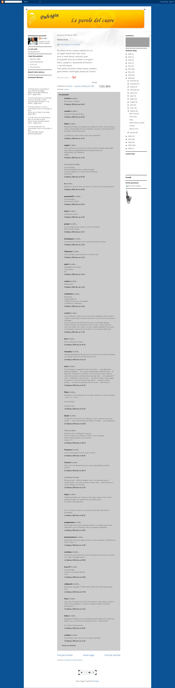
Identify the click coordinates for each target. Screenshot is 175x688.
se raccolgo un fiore (39, 100)
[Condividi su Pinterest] (109, 86)
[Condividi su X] (105, 86)
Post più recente (65, 655)
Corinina (67, 98)
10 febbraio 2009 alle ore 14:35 (74, 487)
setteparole (68, 584)
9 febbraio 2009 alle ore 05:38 (74, 177)
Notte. (131, 120)
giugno (132, 99)
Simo (66, 599)
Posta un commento (69, 645)
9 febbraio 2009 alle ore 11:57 (74, 232)
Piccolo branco (35, 67)
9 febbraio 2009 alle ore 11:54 (74, 217)
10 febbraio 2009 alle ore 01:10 (74, 360)
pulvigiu (44, 38)
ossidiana (67, 552)
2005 (130, 145)
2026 (130, 54)
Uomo (36, 118)
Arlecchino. (133, 117)
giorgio (67, 224)
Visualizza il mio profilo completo (44, 42)
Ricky (66, 392)
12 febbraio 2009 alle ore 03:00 (74, 577)
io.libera (67, 635)
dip (36, 89)
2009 (130, 78)
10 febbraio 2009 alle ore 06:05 (74, 456)
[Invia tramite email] (100, 86)
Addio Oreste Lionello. (137, 123)
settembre (133, 90)
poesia (66, 89)
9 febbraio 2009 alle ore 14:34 (74, 287)
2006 (130, 142)
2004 (130, 148)
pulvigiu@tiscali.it (34, 52)
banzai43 (37, 98)
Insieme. (132, 126)
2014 (130, 63)
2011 (130, 72)
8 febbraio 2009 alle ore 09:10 (74, 117)
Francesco (68, 450)
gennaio (133, 132)
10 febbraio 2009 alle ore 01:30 (74, 385)
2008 (130, 136)
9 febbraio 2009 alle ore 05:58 (74, 189)
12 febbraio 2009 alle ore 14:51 (74, 609)
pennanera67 (69, 196)
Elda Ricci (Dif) (35, 59)
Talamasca (68, 251)
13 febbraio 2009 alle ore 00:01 (74, 628)
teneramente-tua (70, 537)
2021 (130, 57)
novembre (133, 84)
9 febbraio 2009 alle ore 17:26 (74, 332)
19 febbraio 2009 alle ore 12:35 (74, 641)
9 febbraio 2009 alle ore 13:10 (74, 274)
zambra (67, 281)
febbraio (133, 111)
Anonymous (38, 126)
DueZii (66, 416)
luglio (132, 96)
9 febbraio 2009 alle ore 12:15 (74, 257)
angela (66, 145)
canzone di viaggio (37, 91)
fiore (66, 339)
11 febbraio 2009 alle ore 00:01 (74, 515)
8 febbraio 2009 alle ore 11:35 (74, 158)
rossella (67, 111)
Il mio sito (33, 64)
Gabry (66, 124)
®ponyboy (68, 352)
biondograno (69, 239)
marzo (132, 108)
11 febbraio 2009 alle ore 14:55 (74, 530)
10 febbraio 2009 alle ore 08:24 (74, 471)
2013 (130, 66)
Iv (65, 184)
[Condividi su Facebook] (107, 86)
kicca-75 (67, 567)
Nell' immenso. (134, 114)
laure (66, 366)
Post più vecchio (112, 655)
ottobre (132, 87)
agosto (132, 93)
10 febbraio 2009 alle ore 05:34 (74, 443)
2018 (130, 60)
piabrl (66, 264)
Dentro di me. (134, 129)
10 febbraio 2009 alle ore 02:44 (74, 409)
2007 (130, 139)
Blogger (96, 681)
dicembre (133, 81)
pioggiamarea (69, 522)
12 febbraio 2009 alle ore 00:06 (74, 560)
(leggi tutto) (36, 94)
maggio (132, 102)
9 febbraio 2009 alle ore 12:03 (74, 245)
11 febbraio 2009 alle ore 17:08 (74, 545)
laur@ (66, 211)
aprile (132, 105)
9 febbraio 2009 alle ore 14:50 (74, 306)
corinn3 (67, 313)
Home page (88, 655)
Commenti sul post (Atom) (73, 660)
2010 (130, 75)
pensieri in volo (40, 107)
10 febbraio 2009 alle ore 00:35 (74, 345)
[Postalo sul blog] (102, 86)
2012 (130, 69)
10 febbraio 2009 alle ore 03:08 (74, 424)
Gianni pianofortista (36, 62)
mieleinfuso (68, 294)
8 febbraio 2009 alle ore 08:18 (74, 104)
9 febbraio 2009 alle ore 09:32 (74, 204)
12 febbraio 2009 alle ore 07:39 (74, 592)
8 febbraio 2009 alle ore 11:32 (74, 138)
